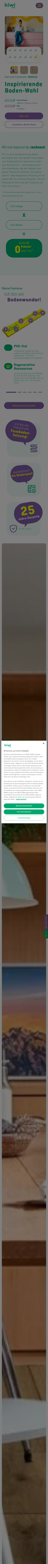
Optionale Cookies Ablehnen (24, 805)
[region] (24, 782)
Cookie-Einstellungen (24, 818)
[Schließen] (43, 743)
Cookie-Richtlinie (21, 799)
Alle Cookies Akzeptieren (24, 812)
